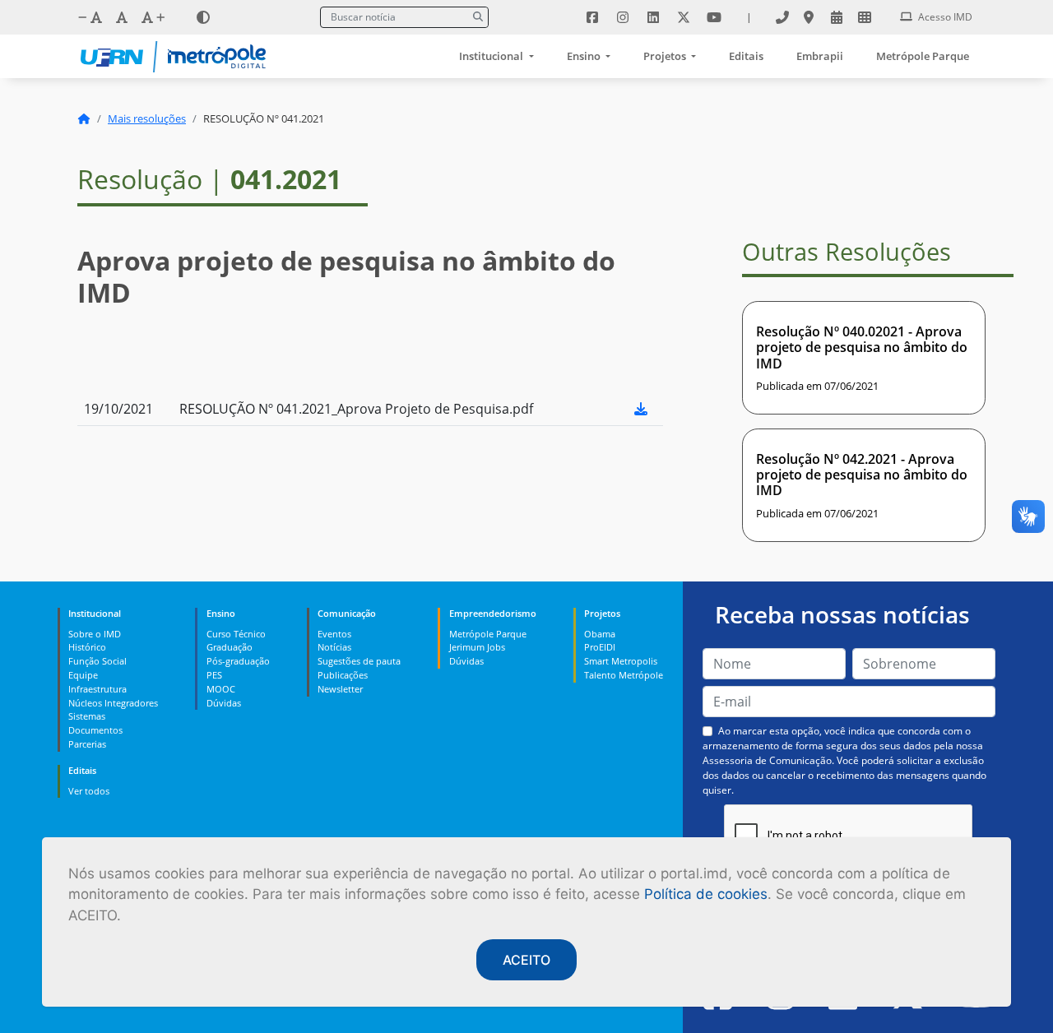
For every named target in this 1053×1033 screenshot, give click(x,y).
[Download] (640, 409)
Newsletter (340, 689)
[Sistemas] (864, 17)
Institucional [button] (492, 56)
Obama (599, 634)
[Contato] (782, 17)
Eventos (334, 634)
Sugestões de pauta (359, 661)
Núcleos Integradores (113, 703)
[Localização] (808, 17)
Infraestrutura (97, 689)
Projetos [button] (666, 56)
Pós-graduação (238, 661)
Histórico (87, 647)
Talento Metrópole (623, 675)
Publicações (343, 675)
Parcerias (87, 744)
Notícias (334, 647)
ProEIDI (599, 647)
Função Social (97, 661)
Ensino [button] (585, 56)
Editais (746, 56)
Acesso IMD (944, 17)
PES (214, 675)
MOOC (220, 689)
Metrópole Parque (922, 56)
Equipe (83, 675)
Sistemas (86, 716)
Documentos (95, 730)
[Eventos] (836, 17)
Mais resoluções (147, 118)
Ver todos (88, 791)
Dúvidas (223, 703)
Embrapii (819, 56)
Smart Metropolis (620, 661)
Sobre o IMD (94, 634)
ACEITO (526, 960)
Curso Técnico (236, 634)
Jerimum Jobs (477, 647)
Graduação (229, 647)
